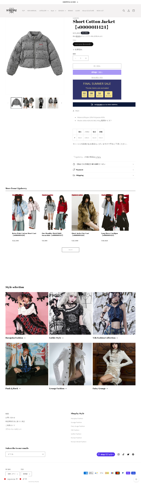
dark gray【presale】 (84, 44)
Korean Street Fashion (78, 442)
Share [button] (77, 111)
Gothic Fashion (76, 434)
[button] (43, 10)
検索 (7, 414)
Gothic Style (55, 338)
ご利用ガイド (10, 425)
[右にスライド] (61, 103)
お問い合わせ (10, 418)
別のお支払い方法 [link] (97, 77)
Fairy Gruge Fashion (78, 426)
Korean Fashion (76, 438)
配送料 (78, 36)
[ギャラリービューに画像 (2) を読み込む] (28, 102)
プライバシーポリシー (14, 429)
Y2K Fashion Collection (104, 338)
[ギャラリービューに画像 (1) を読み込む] (16, 102)
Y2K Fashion (75, 430)
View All (70, 249)
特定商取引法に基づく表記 (15, 421)
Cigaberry (76, 18)
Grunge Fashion (56, 388)
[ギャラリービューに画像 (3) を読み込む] (40, 102)
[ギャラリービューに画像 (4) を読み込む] (52, 102)
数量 (74, 54)
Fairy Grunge (99, 388)
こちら (98, 157)
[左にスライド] (8, 103)
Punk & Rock (12, 388)
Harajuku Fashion (14, 338)
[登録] (42, 454)
